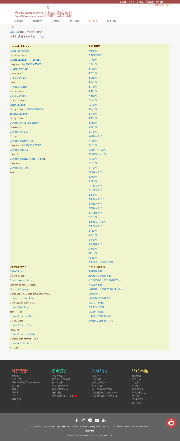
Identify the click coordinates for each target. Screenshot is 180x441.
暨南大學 (92, 249)
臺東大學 (92, 231)
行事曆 (131, 2)
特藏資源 (16, 399)
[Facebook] (76, 420)
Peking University (18, 105)
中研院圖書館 (95, 271)
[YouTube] (97, 420)
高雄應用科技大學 (97, 154)
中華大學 (92, 87)
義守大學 (92, 235)
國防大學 (92, 159)
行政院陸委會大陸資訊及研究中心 (105, 280)
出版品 (135, 382)
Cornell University (18, 78)
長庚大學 (92, 127)
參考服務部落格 (60, 389)
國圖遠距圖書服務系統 (99, 298)
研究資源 (18, 21)
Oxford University (18, 96)
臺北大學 (92, 195)
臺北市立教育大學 (97, 222)
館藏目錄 (16, 379)
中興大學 (92, 91)
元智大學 (92, 64)
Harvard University (18, 87)
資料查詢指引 (59, 382)
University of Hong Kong (21, 141)
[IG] (83, 420)
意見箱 (135, 396)
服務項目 (55, 21)
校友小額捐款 (139, 392)
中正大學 (92, 73)
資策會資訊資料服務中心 (100, 321)
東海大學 (92, 123)
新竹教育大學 (95, 190)
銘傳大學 (92, 258)
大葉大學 (92, 51)
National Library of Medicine (23, 334)
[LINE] (90, 420)
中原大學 (92, 82)
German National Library (21, 280)
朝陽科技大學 (95, 172)
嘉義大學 (92, 240)
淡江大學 (92, 163)
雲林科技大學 (95, 186)
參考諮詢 (37, 21)
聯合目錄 (37, 36)
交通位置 (136, 379)
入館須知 (96, 379)
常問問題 (140, 2)
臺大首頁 (123, 2)
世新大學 (92, 96)
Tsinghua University (19, 114)
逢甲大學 (92, 181)
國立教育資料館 (96, 303)
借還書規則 (97, 386)
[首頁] (43, 11)
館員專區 (136, 402)
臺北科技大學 (95, 199)
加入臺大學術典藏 (61, 379)
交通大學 (92, 100)
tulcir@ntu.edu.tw (61, 426)
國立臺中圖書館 (96, 312)
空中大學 (92, 109)
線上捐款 (111, 21)
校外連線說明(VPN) (102, 389)
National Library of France (22, 325)
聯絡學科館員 (59, 376)
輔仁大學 (92, 253)
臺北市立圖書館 (96, 307)
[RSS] (103, 420)
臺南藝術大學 (95, 204)
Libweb (13, 32)
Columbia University (19, 69)
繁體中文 (159, 5)
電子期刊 (16, 386)
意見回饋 (159, 2)
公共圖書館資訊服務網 (99, 316)
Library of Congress (19, 289)
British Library (16, 271)
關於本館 (74, 21)
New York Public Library (21, 343)
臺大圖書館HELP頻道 (63, 396)
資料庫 (15, 389)
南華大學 (92, 132)
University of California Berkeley (25, 123)
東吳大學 (92, 114)
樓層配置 (136, 376)
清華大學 (92, 168)
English (169, 5)
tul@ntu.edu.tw (98, 426)
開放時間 (96, 376)
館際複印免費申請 (35, 109)
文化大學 (92, 60)
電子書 (15, 392)
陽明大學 (92, 177)
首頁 (14, 27)
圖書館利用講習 (60, 386)
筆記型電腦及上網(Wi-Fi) (104, 392)
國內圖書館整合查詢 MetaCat (26, 382)
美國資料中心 (95, 285)
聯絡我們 (150, 2)
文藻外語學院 (95, 55)
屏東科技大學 (95, 136)
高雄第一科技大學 (97, 150)
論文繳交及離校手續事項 (104, 396)
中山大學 (92, 69)
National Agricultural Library (23, 298)
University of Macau (19, 159)
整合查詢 (16, 376)
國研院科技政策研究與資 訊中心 (104, 289)
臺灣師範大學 (95, 213)
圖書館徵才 (137, 389)
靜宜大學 (92, 217)
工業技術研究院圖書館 (99, 276)
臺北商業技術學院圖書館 (100, 262)
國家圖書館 (94, 294)
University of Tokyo (19, 168)
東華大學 (92, 118)
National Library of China (21, 316)
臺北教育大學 (95, 226)
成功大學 (92, 105)
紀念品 (135, 386)
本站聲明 (90, 431)
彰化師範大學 (95, 244)
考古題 (15, 396)
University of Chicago (20, 132)
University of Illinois (19, 150)
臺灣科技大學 (95, 208)
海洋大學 (92, 145)
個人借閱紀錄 (99, 382)
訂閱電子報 (137, 399)
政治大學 (92, 141)
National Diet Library (19, 307)
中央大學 (92, 78)
